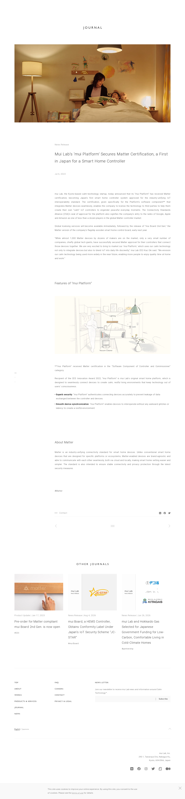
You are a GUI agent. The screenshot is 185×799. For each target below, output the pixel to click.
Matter (59, 491)
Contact (63, 513)
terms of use (77, 793)
